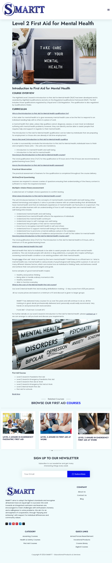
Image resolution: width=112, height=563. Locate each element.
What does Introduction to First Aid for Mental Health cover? (36, 196)
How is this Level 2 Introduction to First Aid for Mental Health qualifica (40, 139)
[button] (108, 9)
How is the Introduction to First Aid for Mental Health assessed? (38, 165)
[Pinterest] (17, 524)
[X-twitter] (6, 524)
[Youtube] (13, 524)
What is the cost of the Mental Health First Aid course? (34, 285)
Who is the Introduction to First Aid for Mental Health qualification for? (40, 113)
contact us (90, 314)
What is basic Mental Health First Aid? (27, 246)
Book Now (16, 394)
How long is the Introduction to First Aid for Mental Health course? (38, 155)
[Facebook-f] (10, 524)
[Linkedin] (20, 524)
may (20, 259)
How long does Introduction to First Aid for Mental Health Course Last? (40, 236)
